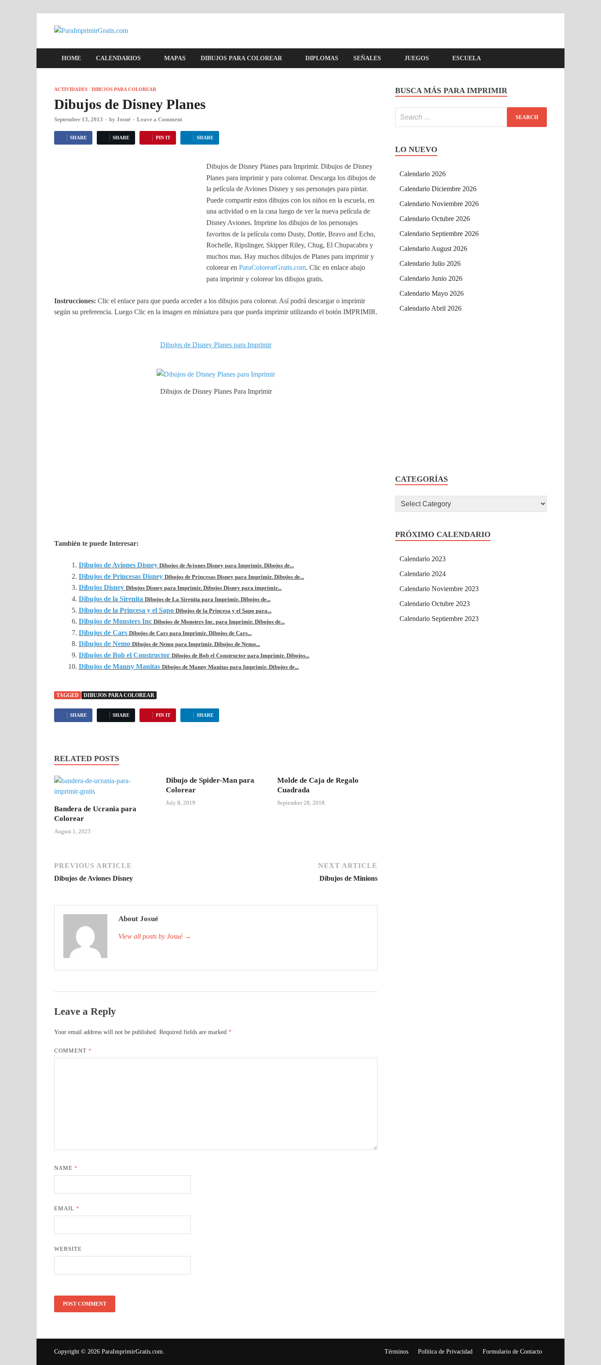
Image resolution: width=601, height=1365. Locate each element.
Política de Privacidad (445, 1351)
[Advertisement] (128, 226)
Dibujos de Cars (103, 632)
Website (68, 1248)
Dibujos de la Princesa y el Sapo (126, 610)
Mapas (175, 58)
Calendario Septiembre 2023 (439, 618)
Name (66, 1168)
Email (67, 1208)
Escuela (466, 58)
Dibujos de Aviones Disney (118, 565)
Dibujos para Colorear (241, 58)
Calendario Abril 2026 (430, 308)
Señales (367, 58)
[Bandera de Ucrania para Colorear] (104, 789)
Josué (124, 119)
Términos (396, 1351)
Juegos (416, 58)
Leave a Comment (159, 119)
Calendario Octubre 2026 (434, 218)
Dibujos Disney (101, 587)
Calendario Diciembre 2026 (437, 188)
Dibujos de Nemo (104, 643)
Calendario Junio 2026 (430, 278)
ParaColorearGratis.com (272, 267)
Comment (73, 1050)
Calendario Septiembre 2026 (439, 233)
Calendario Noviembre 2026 (439, 203)
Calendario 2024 (422, 573)
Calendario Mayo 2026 (431, 293)
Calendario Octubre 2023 (434, 603)
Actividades (71, 89)
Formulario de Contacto (512, 1351)
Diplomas (321, 58)
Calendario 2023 (422, 559)
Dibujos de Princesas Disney (121, 576)
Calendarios (118, 58)
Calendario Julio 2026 (430, 263)
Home (71, 58)
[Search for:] (471, 117)
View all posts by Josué (154, 936)
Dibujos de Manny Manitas (119, 666)
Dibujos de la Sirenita (111, 599)
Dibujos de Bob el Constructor (124, 655)
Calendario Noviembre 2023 (439, 588)
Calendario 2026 (422, 174)
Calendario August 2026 (433, 248)
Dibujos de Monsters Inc (115, 621)
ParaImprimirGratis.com (132, 1351)
